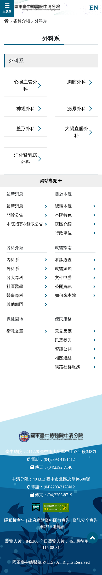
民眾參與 (63, 340)
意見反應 (63, 331)
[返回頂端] (92, 538)
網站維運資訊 (52, 526)
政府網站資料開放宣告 (49, 520)
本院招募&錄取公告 (25, 224)
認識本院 (63, 206)
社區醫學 (15, 286)
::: (1, 35)
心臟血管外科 (25, 85)
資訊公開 (63, 349)
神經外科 (25, 108)
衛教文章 (15, 331)
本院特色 (63, 215)
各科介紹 (21, 21)
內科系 (13, 259)
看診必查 (63, 259)
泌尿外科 (76, 108)
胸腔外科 (76, 82)
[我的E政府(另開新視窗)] (36, 507)
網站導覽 (49, 180)
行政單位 (63, 233)
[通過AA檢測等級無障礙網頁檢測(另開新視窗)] (56, 507)
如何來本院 (65, 295)
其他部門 (15, 304)
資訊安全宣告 (85, 520)
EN (93, 7)
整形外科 (25, 128)
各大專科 (15, 277)
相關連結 (63, 358)
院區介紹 (63, 224)
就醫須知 (63, 268)
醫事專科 (15, 295)
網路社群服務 (67, 367)
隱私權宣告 (14, 520)
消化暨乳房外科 (25, 158)
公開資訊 (63, 286)
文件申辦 (63, 277)
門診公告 (15, 215)
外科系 (13, 268)
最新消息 (15, 206)
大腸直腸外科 (76, 132)
